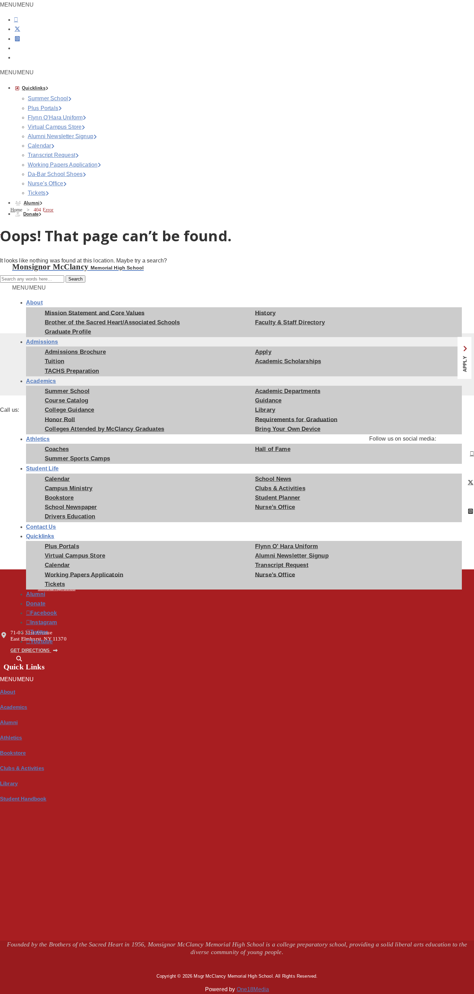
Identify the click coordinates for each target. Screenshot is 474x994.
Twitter (31, 632)
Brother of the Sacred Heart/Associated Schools (112, 322)
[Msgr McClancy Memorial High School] (28, 258)
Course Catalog (66, 400)
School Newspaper (71, 507)
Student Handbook (23, 799)
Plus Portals (43, 108)
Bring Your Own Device (287, 429)
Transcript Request (51, 155)
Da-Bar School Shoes (55, 174)
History (265, 312)
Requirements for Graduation (296, 419)
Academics (41, 381)
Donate (31, 214)
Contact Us (41, 527)
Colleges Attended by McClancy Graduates (104, 429)
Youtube (31, 641)
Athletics (38, 439)
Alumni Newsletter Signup (60, 136)
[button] (17, 72)
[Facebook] (16, 20)
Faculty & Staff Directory (290, 322)
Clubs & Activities (280, 488)
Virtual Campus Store (55, 127)
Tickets (36, 193)
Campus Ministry (68, 488)
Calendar (39, 146)
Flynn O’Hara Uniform (55, 117)
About (34, 303)
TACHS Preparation (72, 371)
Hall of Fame (272, 449)
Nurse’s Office (45, 183)
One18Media (253, 989)
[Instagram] (17, 38)
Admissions (42, 342)
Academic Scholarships (288, 361)
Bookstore (59, 497)
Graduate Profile (68, 331)
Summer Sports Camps (77, 458)
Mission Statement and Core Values (94, 312)
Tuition (54, 361)
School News (273, 479)
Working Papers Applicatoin (84, 574)
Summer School (48, 98)
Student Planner (277, 497)
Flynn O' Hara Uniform (286, 546)
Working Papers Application (63, 165)
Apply (263, 352)
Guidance (268, 400)
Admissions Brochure (75, 352)
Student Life (42, 468)
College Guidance (69, 410)
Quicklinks (33, 88)
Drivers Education (70, 516)
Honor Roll (60, 419)
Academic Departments (287, 391)
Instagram (31, 622)
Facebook (31, 613)
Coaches (57, 449)
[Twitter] (17, 29)
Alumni (32, 203)
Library (265, 410)
